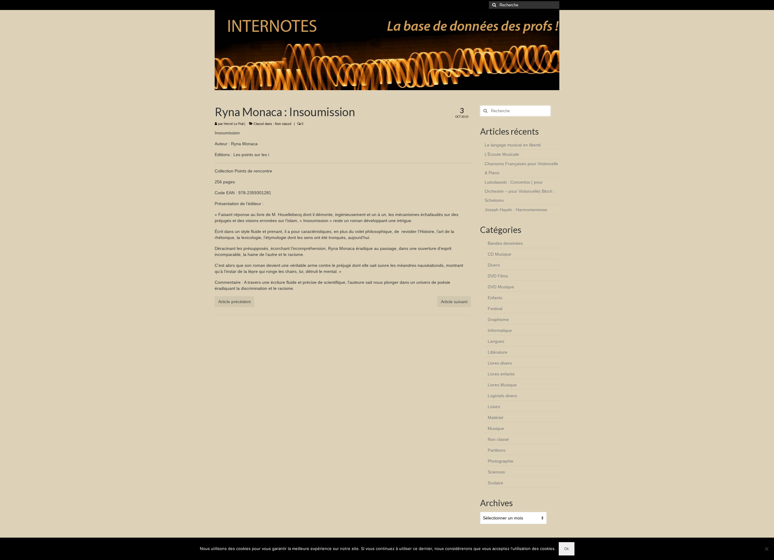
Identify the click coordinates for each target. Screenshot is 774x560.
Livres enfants (501, 374)
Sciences (496, 472)
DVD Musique (501, 286)
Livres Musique (502, 384)
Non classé (283, 124)
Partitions (497, 450)
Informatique (500, 330)
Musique (496, 428)
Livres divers (500, 363)
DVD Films (498, 275)
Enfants (495, 297)
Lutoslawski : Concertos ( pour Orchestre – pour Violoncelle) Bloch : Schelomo (520, 191)
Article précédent (234, 301)
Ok (566, 548)
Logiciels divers (502, 395)
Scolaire (495, 482)
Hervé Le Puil (233, 124)
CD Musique (499, 254)
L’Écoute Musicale (502, 154)
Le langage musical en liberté (513, 144)
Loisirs (494, 406)
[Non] (766, 549)
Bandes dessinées (505, 243)
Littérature (497, 352)
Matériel (495, 417)
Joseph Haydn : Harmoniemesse (516, 209)
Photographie (500, 461)
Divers (494, 265)
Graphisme (498, 319)
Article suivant (454, 301)
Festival (495, 308)
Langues (496, 341)
